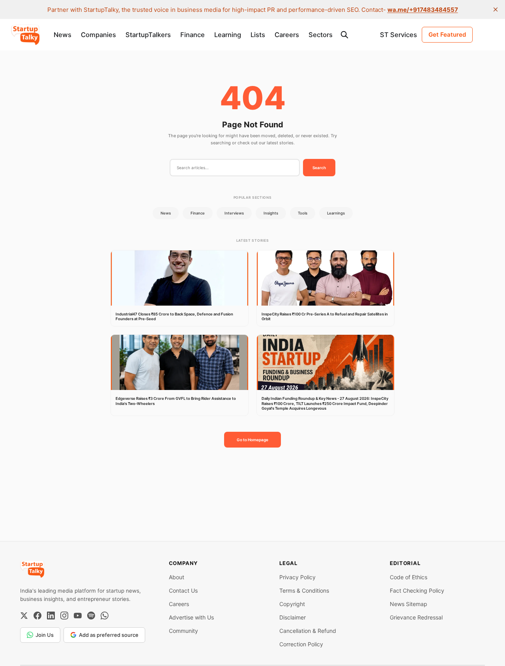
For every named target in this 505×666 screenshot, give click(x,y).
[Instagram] (64, 615)
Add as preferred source (108, 635)
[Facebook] (37, 615)
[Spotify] (91, 615)
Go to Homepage (252, 439)
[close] (495, 9)
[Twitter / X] (24, 615)
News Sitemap (408, 604)
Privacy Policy (297, 577)
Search (319, 167)
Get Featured (447, 34)
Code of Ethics (408, 577)
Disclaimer (292, 617)
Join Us (45, 635)
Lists (258, 35)
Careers (287, 35)
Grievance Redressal (416, 617)
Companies (98, 35)
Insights (271, 213)
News (62, 35)
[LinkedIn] (51, 615)
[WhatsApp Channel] (104, 615)
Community (183, 630)
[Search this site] (344, 35)
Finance (192, 35)
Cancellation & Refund (307, 630)
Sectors (321, 35)
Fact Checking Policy (417, 590)
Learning (227, 35)
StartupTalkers (148, 35)
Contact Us (183, 590)
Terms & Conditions (304, 590)
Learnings (336, 213)
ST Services (398, 35)
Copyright (292, 604)
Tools (302, 213)
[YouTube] (78, 615)
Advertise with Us (191, 617)
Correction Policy (301, 644)
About (176, 577)
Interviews (234, 213)
